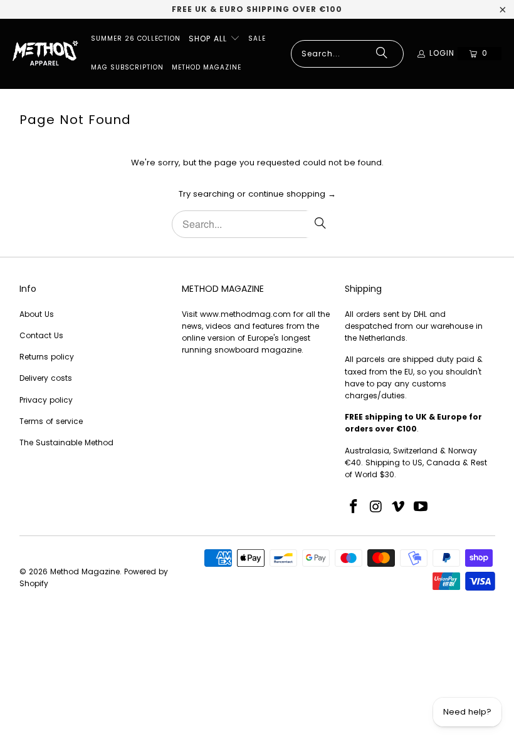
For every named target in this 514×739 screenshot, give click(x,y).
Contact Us (41, 335)
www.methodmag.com (245, 314)
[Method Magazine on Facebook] (354, 507)
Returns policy (46, 356)
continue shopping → (292, 194)
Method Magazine (85, 571)
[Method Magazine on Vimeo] (398, 507)
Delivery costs (45, 378)
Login (441, 53)
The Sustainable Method (66, 442)
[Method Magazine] (45, 54)
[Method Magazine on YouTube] (421, 507)
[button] (214, 39)
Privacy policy (46, 400)
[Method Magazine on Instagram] (376, 507)
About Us (36, 314)
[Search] (382, 54)
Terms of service (51, 421)
